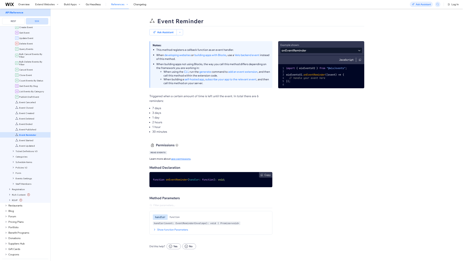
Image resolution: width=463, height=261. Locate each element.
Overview (24, 4)
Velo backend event (247, 55)
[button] (163, 32)
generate (205, 71)
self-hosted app (194, 79)
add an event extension (243, 71)
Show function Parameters (172, 229)
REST (13, 21)
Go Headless (93, 4)
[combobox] (321, 50)
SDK (37, 21)
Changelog (139, 4)
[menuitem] (25, 17)
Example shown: (289, 45)
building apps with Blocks (210, 55)
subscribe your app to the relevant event (230, 79)
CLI (186, 71)
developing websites (177, 55)
